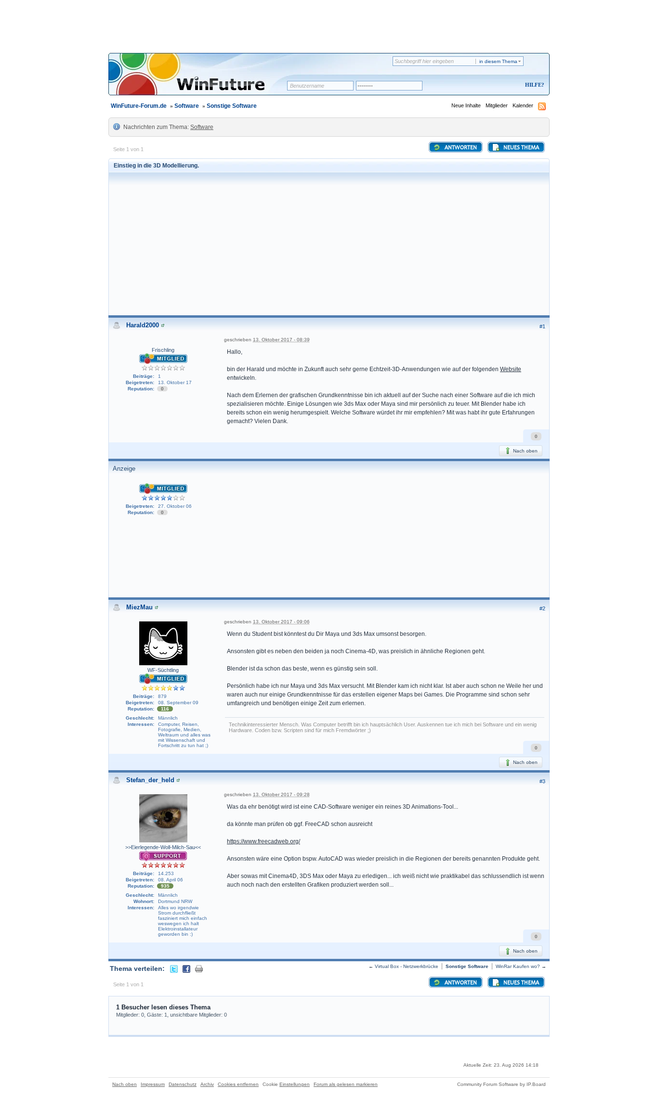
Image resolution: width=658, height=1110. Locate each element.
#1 (542, 326)
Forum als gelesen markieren (346, 1084)
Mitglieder (497, 105)
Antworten (460, 148)
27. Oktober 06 (175, 506)
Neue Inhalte (466, 105)
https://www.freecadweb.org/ (263, 841)
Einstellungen (294, 1084)
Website (510, 369)
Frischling (163, 350)
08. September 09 (178, 702)
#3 (542, 781)
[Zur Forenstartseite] (201, 80)
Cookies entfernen (238, 1084)
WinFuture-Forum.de (139, 106)
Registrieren (494, 85)
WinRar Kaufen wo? (518, 966)
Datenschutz (183, 1084)
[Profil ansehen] (163, 325)
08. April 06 (170, 879)
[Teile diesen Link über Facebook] (186, 968)
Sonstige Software (232, 106)
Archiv (207, 1084)
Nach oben (525, 450)
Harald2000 (142, 325)
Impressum (153, 1084)
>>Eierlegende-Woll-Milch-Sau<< (163, 847)
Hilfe (533, 85)
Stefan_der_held (150, 780)
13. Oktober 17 (175, 382)
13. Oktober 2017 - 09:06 (281, 621)
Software (186, 106)
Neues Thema (520, 148)
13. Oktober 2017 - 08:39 (281, 339)
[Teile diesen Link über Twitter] (174, 968)
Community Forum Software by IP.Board (501, 1084)
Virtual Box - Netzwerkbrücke (406, 966)
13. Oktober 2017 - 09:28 (281, 794)
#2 (542, 608)
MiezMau (139, 607)
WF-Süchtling (163, 670)
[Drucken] (199, 968)
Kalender (523, 105)
